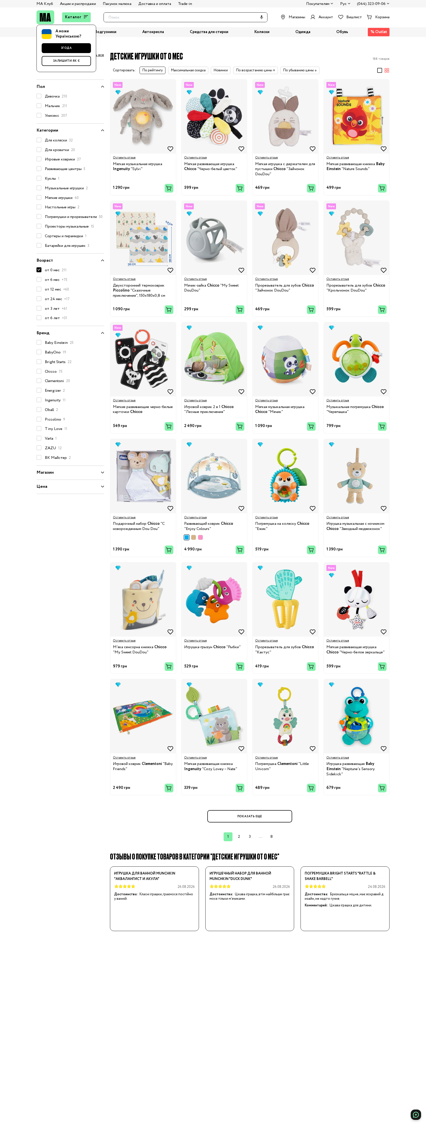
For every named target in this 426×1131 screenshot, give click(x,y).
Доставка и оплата (154, 4)
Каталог (73, 17)
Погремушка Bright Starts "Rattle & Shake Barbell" (340, 876)
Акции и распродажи (78, 4)
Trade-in (185, 4)
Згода (66, 48)
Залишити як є (66, 61)
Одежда (302, 32)
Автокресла (153, 32)
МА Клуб (44, 4)
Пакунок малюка (117, 4)
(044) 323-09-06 (371, 4)
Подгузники (105, 32)
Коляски (261, 32)
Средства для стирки (209, 32)
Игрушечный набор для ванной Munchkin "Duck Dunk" (240, 876)
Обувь (342, 32)
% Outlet (379, 32)
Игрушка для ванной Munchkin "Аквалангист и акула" (144, 876)
